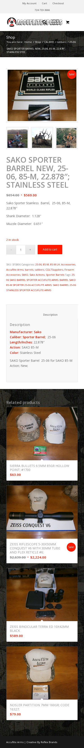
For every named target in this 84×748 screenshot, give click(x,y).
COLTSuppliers (54, 269)
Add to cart (50, 249)
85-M (46, 264)
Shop (10, 37)
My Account (29, 3)
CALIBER (49, 42)
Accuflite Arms (15, 269)
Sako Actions (37, 274)
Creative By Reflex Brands (41, 742)
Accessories (68, 264)
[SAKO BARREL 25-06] (42, 95)
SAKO (25, 274)
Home (28, 42)
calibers (61, 42)
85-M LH (55, 264)
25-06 (72, 42)
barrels (29, 269)
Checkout (58, 3)
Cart (44, 3)
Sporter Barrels (55, 274)
